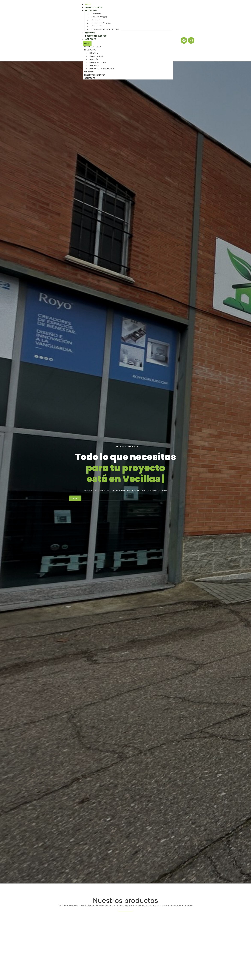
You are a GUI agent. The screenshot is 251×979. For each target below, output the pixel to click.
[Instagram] (191, 40)
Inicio (87, 43)
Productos (91, 10)
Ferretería (96, 20)
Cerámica (96, 13)
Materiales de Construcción (105, 29)
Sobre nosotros (92, 46)
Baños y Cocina (99, 17)
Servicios (89, 71)
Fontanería (97, 26)
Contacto (90, 39)
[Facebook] (184, 40)
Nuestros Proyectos (94, 75)
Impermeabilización (101, 23)
